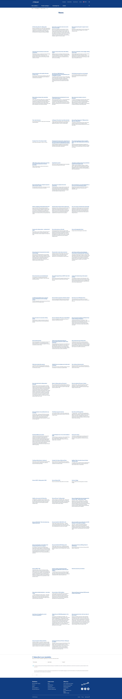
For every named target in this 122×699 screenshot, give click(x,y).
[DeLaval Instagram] (85, 689)
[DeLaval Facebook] (82, 689)
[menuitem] (35, 6)
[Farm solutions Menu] (39, 6)
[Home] (35, 2)
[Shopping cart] (89, 2)
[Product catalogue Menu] (50, 6)
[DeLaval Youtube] (88, 689)
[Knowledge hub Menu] (60, 6)
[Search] (89, 6)
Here (65, 670)
